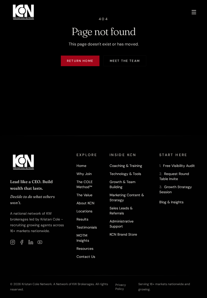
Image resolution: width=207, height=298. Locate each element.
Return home (80, 61)
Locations (84, 211)
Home (81, 165)
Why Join (84, 173)
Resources (84, 248)
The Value (84, 195)
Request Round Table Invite (174, 176)
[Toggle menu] (194, 12)
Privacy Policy (120, 287)
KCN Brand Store (123, 234)
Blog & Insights (171, 202)
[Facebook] (21, 242)
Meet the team (125, 61)
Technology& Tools (125, 173)
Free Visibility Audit (177, 165)
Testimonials (86, 227)
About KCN (85, 203)
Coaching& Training (126, 165)
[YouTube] (39, 242)
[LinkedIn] (30, 242)
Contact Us (85, 256)
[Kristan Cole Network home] (23, 12)
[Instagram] (12, 242)
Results (82, 219)
